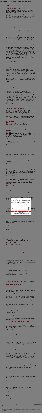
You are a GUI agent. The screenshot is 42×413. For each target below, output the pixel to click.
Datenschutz (19, 214)
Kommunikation (13, 209)
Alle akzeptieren (27, 211)
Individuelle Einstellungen (15, 211)
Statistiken (12, 208)
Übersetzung (12, 207)
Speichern (22, 211)
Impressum (23, 214)
